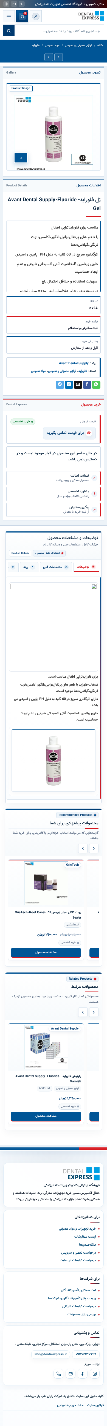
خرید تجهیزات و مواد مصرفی (77, 1228)
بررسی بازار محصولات (81, 1314)
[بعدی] (93, 848)
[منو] (9, 16)
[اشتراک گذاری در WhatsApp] (96, 385)
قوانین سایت (95, 1405)
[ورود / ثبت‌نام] (36, 16)
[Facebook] (83, 1374)
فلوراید (35, 45)
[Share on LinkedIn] (69, 385)
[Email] (70, 1374)
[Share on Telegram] (60, 385)
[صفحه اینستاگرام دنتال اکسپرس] (6, 4)
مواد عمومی (52, 45)
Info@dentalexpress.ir (51, 1354)
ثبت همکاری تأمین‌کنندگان (78, 1290)
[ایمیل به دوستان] (78, 385)
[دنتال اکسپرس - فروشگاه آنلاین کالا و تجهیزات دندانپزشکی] (91, 16)
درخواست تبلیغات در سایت (78, 1260)
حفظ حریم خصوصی (70, 1405)
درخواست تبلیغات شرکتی (79, 1306)
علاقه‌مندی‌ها (87, 1244)
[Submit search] (9, 30)
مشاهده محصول (46, 952)
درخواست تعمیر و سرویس (78, 1252)
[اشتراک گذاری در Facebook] (87, 385)
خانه (100, 45)
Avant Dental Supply (74, 363)
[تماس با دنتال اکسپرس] (22, 4)
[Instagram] (95, 1374)
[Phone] (58, 1374)
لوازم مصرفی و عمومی (78, 45)
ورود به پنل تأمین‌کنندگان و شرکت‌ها (72, 1298)
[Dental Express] (81, 1173)
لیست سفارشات (85, 1236)
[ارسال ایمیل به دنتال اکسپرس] (14, 4)
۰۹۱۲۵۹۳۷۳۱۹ (85, 1354)
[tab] (86, 566)
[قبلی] (83, 848)
